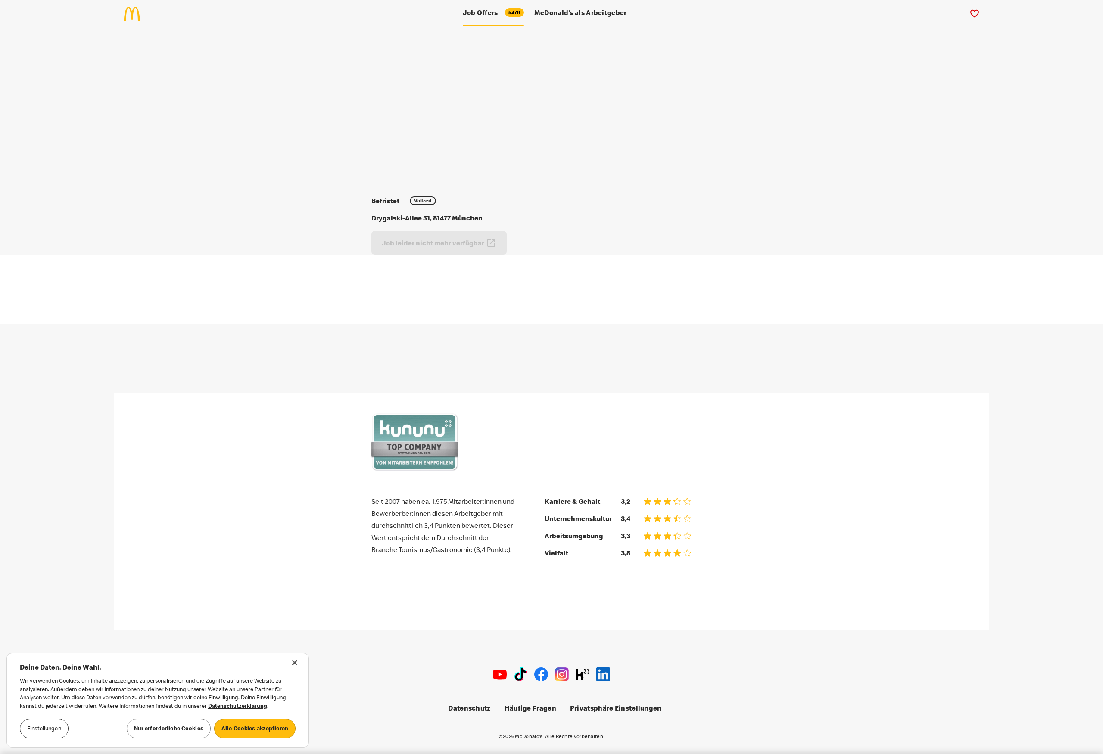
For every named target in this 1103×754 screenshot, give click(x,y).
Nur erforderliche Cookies (168, 728)
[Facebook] (541, 674)
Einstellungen (44, 728)
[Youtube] (500, 674)
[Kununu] (582, 674)
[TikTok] (520, 674)
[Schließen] (294, 662)
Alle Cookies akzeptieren (254, 728)
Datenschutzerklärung (237, 705)
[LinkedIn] (603, 674)
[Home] (135, 14)
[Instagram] (562, 674)
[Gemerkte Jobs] (974, 14)
